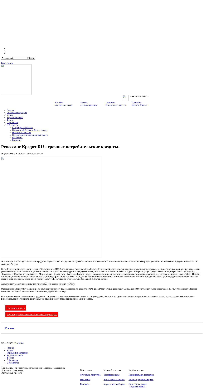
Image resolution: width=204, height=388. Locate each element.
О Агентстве (13, 125)
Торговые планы (111, 375)
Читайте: (64, 103)
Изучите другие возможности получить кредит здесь (32, 314)
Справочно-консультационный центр (30, 135)
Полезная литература (17, 112)
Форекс (10, 120)
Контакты (17, 140)
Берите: (88, 103)
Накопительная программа (141, 375)
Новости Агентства (21, 132)
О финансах (12, 122)
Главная (10, 110)
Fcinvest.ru (19, 343)
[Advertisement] (84, 25)
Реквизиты (17, 137)
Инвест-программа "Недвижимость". (138, 385)
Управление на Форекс (114, 384)
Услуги (10, 115)
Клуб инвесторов (15, 117)
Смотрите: (116, 103)
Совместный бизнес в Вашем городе (29, 130)
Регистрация (7, 63)
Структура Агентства (22, 127)
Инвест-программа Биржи (141, 379)
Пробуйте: (139, 103)
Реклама (9, 328)
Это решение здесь (16, 308)
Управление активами (17, 353)
